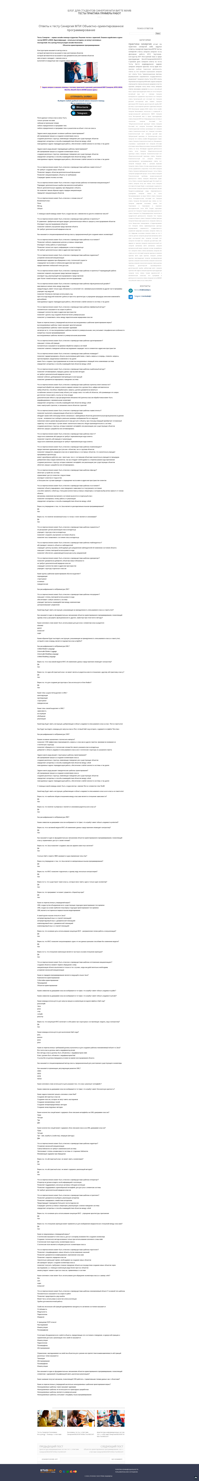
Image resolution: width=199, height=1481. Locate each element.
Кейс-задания (158, 126)
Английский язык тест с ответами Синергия (145, 94)
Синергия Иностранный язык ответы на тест (147, 201)
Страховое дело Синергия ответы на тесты (145, 62)
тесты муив (154, 67)
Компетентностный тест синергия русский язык (145, 134)
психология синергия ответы (148, 263)
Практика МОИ (147, 188)
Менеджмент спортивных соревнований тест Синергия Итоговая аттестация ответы (145, 143)
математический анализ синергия (138, 248)
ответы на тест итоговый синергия (139, 253)
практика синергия (140, 43)
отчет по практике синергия (145, 45)
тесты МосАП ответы (135, 280)
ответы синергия (143, 52)
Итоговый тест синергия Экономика (141, 126)
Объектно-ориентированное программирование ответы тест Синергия (145, 161)
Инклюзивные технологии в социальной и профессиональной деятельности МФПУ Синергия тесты (145, 114)
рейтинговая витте (149, 268)
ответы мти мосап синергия (147, 84)
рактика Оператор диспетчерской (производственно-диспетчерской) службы (145, 265)
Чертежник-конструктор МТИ (138, 81)
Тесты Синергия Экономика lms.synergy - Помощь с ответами (49, 1433)
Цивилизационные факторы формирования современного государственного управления (145, 228)
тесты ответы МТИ (146, 280)
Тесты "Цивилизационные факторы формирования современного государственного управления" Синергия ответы (145, 76)
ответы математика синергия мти (152, 250)
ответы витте (133, 84)
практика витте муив (135, 255)
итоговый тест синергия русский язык (146, 240)
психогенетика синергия (147, 260)
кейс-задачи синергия (154, 81)
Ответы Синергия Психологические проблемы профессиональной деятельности (145, 176)
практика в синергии (156, 253)
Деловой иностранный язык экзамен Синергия (145, 101)
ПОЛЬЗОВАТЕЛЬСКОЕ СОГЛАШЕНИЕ (126, 1472)
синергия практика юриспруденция (151, 270)
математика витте (141, 245)
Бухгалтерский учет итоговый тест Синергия (148, 99)
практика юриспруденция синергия (139, 258)
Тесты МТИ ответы (155, 79)
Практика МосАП (157, 188)
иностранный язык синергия (142, 238)
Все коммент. (117, 1459)
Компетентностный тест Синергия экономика (147, 131)
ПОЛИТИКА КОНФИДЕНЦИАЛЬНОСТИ (126, 1469)
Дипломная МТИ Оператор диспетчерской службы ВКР (145, 104)
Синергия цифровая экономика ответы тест (145, 203)
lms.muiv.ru (151, 89)
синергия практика (142, 67)
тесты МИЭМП (158, 278)
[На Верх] (195, 1478)
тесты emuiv (146, 86)
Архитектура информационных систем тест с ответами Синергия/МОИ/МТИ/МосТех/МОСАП (110, 1434)
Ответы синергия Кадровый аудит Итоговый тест (147, 181)
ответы (139, 250)
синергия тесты (156, 52)
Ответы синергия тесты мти (137, 183)
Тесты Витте (134, 64)
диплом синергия (139, 236)
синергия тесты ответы (136, 273)
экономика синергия (140, 89)
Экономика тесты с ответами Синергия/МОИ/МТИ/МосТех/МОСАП (80, 1433)
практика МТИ (150, 49)
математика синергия (155, 245)
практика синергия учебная (153, 255)
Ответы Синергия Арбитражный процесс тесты (143, 171)
